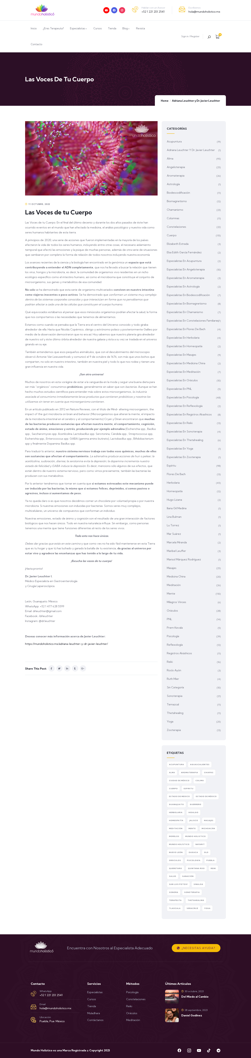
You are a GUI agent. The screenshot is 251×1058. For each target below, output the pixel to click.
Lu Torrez (173, 525)
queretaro (175, 868)
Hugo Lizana (174, 499)
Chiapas (208, 772)
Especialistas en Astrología (183, 286)
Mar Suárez (174, 533)
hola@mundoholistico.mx (204, 11)
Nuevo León (176, 852)
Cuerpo (172, 235)
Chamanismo (175, 209)
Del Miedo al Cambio (194, 996)
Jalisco (193, 820)
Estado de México (206, 796)
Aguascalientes (200, 764)
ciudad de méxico (179, 780)
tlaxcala (175, 908)
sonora (173, 892)
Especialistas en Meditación (183, 371)
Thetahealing (175, 713)
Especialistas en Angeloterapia (186, 269)
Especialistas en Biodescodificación (188, 295)
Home (165, 100)
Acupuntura (174, 141)
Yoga (170, 721)
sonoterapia (192, 892)
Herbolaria (173, 482)
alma (172, 772)
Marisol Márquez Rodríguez (184, 559)
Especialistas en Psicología (183, 397)
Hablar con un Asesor (153, 7)
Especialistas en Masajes (181, 354)
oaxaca (193, 852)
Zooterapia (174, 730)
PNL (169, 619)
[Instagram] (122, 10)
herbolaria (176, 812)
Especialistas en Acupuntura (184, 261)
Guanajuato (176, 804)
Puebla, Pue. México (52, 1021)
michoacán (208, 828)
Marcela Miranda (177, 542)
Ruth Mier (173, 678)
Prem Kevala (175, 627)
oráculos (175, 860)
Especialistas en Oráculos (182, 380)
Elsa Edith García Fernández (184, 252)
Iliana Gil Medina (176, 508)
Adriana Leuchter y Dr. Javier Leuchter (196, 100)
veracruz (192, 908)
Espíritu (171, 465)
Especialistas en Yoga (180, 448)
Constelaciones (176, 226)
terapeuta (175, 900)
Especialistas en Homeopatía (184, 346)
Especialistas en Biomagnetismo (187, 303)
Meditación (174, 585)
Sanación (188, 876)
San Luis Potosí (178, 884)
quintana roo (196, 868)
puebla (210, 860)
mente (192, 828)
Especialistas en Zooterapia (184, 457)
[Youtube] (106, 10)
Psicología (173, 636)
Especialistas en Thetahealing (185, 440)
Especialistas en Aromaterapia (185, 278)
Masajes (171, 568)
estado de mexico (179, 796)
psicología (193, 860)
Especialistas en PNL (179, 388)
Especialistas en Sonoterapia (184, 431)
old (206, 852)
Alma (170, 158)
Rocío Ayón (174, 670)
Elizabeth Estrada (178, 243)
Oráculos (172, 610)
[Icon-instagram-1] (189, 1050)
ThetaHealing (196, 900)
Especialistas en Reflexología (185, 406)
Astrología (173, 184)
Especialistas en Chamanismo (185, 312)
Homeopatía (175, 491)
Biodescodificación (178, 192)
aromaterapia (189, 772)
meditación (176, 828)
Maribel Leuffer (176, 551)
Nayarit (200, 844)
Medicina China (176, 576)
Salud (172, 876)
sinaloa (198, 884)
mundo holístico (179, 844)
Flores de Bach (176, 474)
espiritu (188, 788)
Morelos (174, 836)
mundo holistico (195, 836)
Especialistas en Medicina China (186, 363)
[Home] (42, 10)
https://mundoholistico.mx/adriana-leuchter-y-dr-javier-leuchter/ (66, 644)
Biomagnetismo (177, 201)
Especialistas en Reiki (180, 423)
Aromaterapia (175, 175)
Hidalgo (193, 812)
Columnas (173, 218)
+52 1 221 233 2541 (153, 11)
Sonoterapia (174, 696)
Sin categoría (175, 687)
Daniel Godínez (191, 1015)
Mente (171, 593)
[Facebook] (114, 10)
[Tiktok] (209, 1050)
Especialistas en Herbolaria (183, 337)
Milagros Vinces (176, 602)
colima (200, 780)
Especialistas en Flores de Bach (186, 329)
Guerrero (195, 804)
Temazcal (173, 704)
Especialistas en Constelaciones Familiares (193, 320)
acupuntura (176, 764)
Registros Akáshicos (179, 653)
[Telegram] (218, 1050)
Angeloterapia (176, 167)
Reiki (170, 661)
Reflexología (175, 644)
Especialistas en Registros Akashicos (189, 414)
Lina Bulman (174, 516)
